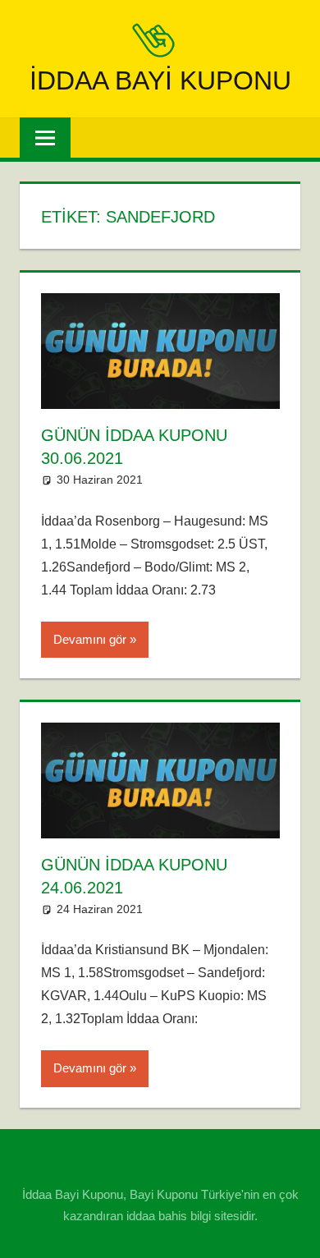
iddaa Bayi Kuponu (160, 80)
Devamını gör (89, 639)
